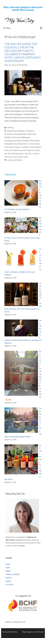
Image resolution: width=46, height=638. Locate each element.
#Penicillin (8, 144)
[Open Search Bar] (41, 28)
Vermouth (18, 157)
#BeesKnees (12, 131)
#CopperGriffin (20, 134)
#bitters (21, 131)
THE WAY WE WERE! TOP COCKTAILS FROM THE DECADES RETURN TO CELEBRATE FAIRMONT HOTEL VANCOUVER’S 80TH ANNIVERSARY (22, 52)
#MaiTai (25, 141)
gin (5, 154)
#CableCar (30, 131)
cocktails (25, 147)
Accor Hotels (34, 144)
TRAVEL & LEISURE (12, 574)
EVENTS (9, 578)
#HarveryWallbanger (21, 137)
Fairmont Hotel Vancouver (15, 150)
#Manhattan (35, 141)
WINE (8, 568)
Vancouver (8, 157)
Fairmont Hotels (33, 150)
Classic (18, 147)
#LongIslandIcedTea (13, 141)
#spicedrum (23, 144)
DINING (8, 571)
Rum (30, 154)
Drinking (10, 128)
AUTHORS (9, 585)
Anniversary (9, 147)
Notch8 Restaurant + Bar (18, 154)
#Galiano (8, 137)
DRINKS (8, 581)
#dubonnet (31, 134)
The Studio (39, 632)
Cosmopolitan (35, 147)
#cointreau (8, 134)
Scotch (36, 154)
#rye (15, 144)
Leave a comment (14, 160)
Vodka (25, 157)
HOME (8, 564)
